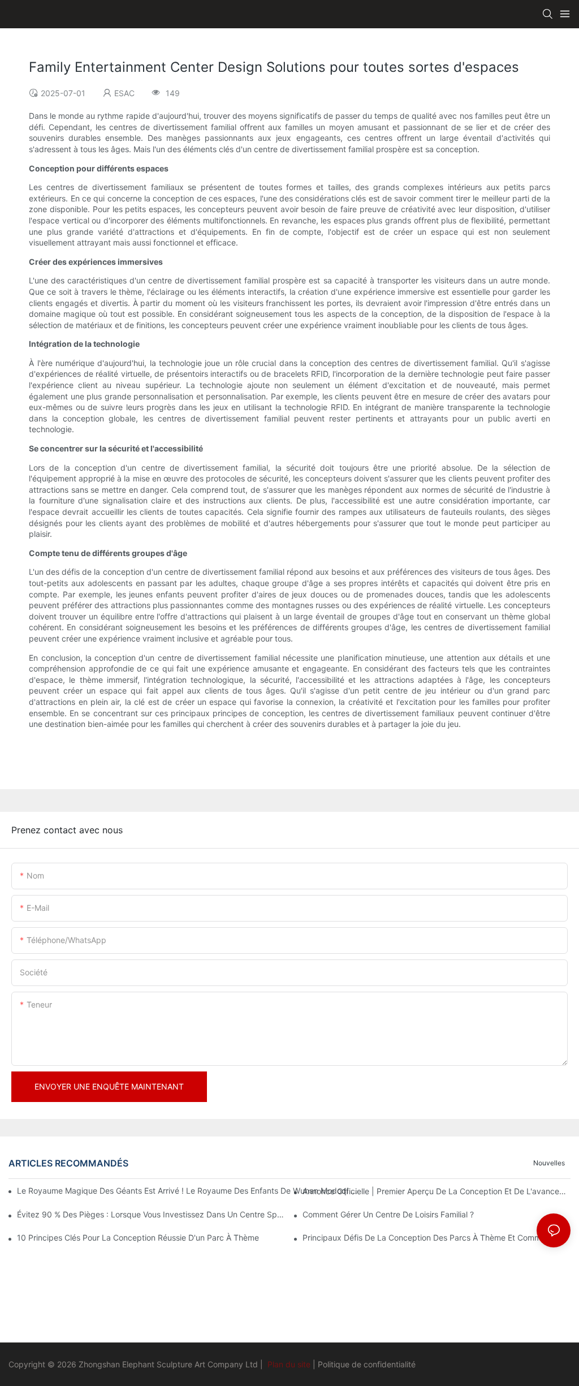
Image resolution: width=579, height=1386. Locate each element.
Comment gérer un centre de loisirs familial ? (388, 1214)
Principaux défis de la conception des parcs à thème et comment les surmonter (437, 1237)
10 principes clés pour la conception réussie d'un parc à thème (138, 1237)
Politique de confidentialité (367, 1364)
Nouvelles (549, 1163)
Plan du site (289, 1364)
